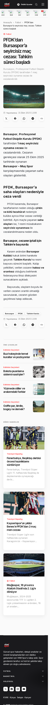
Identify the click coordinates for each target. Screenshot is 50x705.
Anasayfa (7, 22)
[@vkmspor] (5, 689)
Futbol (18, 22)
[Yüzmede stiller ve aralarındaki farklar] (39, 389)
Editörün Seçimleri (11, 350)
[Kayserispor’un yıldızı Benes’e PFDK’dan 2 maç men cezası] (23, 503)
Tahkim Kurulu (33, 313)
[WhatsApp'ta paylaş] (24, 118)
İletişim (20, 697)
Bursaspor (9, 313)
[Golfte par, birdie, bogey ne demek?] (39, 406)
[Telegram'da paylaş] (33, 118)
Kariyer (28, 697)
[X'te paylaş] (6, 118)
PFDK (20, 313)
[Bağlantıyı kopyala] (42, 118)
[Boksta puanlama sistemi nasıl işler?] (39, 372)
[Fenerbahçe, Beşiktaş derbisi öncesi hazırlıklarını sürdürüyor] (23, 438)
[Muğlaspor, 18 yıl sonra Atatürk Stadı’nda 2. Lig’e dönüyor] (23, 564)
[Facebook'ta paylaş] (15, 118)
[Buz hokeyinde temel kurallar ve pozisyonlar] (39, 354)
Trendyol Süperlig (14, 454)
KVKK (5, 697)
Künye (13, 697)
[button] (36, 4)
